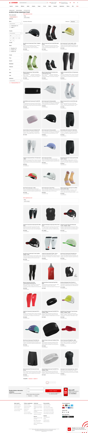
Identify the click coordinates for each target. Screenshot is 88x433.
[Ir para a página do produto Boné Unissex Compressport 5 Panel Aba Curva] (70, 243)
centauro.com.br (11, 10)
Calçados (33, 6)
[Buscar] (47, 2)
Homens (16, 6)
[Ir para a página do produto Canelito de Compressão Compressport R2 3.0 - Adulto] (32, 301)
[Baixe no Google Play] (65, 417)
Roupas (39, 6)
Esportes (11, 6)
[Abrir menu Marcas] (70, 6)
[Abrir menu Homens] (19, 6)
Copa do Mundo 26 (47, 417)
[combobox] (33, 3)
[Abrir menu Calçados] (36, 6)
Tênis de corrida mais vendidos (48, 409)
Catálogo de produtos (47, 404)
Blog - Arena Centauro (37, 420)
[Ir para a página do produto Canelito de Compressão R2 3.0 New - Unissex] (51, 243)
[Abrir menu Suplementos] (64, 6)
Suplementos (62, 6)
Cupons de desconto (37, 421)
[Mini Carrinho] (74, 2)
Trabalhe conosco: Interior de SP (38, 408)
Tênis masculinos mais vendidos (49, 412)
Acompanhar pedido (17, 404)
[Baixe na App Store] (71, 417)
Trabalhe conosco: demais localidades (38, 411)
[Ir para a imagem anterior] (24, 33)
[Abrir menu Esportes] (13, 6)
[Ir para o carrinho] (74, 2)
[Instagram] (64, 412)
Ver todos (10, 42)
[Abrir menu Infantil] (30, 6)
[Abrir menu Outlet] (79, 6)
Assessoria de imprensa (38, 404)
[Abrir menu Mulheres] (25, 6)
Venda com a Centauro (37, 414)
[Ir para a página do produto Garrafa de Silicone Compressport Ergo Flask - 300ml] (51, 272)
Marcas (68, 6)
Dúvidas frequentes (17, 406)
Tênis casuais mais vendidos (48, 407)
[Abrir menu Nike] (74, 6)
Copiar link (34, 378)
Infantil (28, 6)
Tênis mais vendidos (47, 406)
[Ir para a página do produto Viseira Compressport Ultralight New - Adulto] (70, 330)
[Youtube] (68, 412)
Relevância (73, 21)
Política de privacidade (27, 406)
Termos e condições (27, 412)
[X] (66, 412)
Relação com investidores (38, 406)
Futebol (49, 6)
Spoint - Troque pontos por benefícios (38, 424)
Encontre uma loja (17, 410)
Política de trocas (26, 407)
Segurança (26, 410)
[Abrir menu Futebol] (51, 6)
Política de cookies (27, 404)
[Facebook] (62, 412)
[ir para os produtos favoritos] (70, 2)
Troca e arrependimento (18, 409)
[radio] (10, 36)
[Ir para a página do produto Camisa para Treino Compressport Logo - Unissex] (70, 358)
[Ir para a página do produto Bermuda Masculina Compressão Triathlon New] (70, 119)
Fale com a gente (17, 407)
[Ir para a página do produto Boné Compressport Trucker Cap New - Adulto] (70, 33)
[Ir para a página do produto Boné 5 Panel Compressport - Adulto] (32, 177)
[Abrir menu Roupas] (41, 6)
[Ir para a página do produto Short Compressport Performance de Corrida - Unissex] (32, 358)
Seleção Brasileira (46, 420)
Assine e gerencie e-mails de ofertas (38, 418)
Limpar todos (11, 18)
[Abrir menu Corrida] (46, 6)
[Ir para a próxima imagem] (40, 33)
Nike (73, 6)
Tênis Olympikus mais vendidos (49, 413)
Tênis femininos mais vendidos (48, 410)
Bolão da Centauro (47, 421)
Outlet (77, 6)
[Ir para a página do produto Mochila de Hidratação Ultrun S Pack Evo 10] (70, 272)
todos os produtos (19, 10)
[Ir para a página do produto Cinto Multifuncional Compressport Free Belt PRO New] (32, 90)
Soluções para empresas (38, 412)
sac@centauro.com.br (44, 431)
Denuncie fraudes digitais (28, 413)
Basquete (55, 6)
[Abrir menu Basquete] (57, 6)
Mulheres (22, 6)
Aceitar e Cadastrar (53, 390)
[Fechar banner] (86, 427)
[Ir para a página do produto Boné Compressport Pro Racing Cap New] (51, 90)
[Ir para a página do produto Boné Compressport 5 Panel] (51, 147)
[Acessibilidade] (77, 2)
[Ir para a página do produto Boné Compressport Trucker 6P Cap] (51, 177)
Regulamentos (26, 409)
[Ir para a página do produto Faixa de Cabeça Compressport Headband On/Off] (32, 119)
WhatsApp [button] (29, 378)
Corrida (44, 6)
